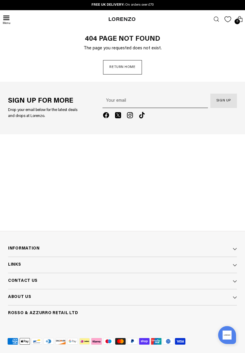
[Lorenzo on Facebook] (106, 116)
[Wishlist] (228, 19)
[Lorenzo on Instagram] (130, 116)
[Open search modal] (216, 19)
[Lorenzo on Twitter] (118, 116)
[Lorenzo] (122, 19)
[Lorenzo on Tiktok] (142, 116)
